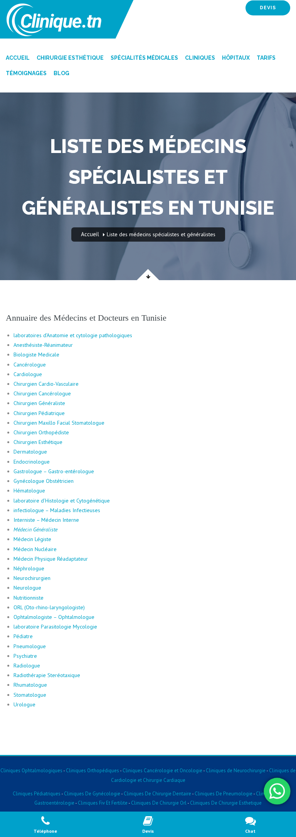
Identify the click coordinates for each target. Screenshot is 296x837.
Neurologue (27, 587)
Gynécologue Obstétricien (43, 480)
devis (268, 7)
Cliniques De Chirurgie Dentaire (157, 793)
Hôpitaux (236, 58)
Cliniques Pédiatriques (37, 793)
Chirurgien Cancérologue (42, 393)
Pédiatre (23, 636)
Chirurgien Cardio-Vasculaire (46, 383)
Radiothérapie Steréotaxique (47, 675)
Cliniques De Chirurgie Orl (159, 803)
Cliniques (200, 58)
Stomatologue (29, 694)
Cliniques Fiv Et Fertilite (103, 803)
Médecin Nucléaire (35, 549)
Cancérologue (29, 364)
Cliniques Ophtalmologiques (31, 770)
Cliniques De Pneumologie (223, 793)
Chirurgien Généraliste (39, 403)
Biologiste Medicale (36, 354)
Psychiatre (25, 655)
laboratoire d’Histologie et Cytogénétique (61, 500)
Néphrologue (28, 568)
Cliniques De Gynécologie (92, 793)
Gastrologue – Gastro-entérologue (53, 471)
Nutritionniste (28, 597)
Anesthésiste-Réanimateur (43, 344)
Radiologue (26, 665)
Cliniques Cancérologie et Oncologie (161, 770)
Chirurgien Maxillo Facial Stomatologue (58, 422)
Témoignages (26, 73)
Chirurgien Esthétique (37, 442)
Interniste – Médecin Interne (46, 519)
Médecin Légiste (32, 539)
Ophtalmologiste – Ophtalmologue (53, 616)
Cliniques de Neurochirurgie (236, 770)
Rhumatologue (30, 684)
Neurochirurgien (31, 578)
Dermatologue (30, 451)
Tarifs (266, 58)
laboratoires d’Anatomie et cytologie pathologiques (72, 335)
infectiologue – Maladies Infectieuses (56, 510)
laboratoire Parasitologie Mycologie (55, 626)
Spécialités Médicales (144, 58)
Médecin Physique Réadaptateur (50, 558)
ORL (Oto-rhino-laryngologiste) (49, 607)
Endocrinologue (31, 461)
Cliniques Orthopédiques (92, 770)
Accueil (18, 58)
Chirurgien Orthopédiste (41, 432)
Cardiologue (27, 374)
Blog (61, 73)
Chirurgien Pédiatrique (39, 413)
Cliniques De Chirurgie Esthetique (226, 803)
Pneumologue (29, 646)
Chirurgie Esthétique (70, 58)
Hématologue (29, 490)
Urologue (24, 704)
